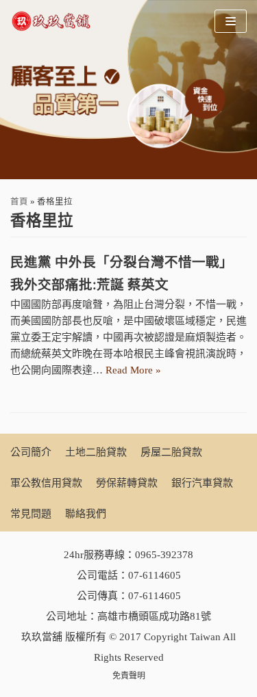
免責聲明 (128, 676)
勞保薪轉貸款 (127, 482)
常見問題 (30, 513)
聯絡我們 (85, 513)
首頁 (19, 202)
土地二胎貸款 (96, 452)
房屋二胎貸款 (171, 452)
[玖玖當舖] (54, 21)
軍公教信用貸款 (46, 482)
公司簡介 (30, 452)
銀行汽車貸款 (202, 482)
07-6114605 (154, 575)
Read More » (133, 370)
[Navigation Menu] (231, 21)
